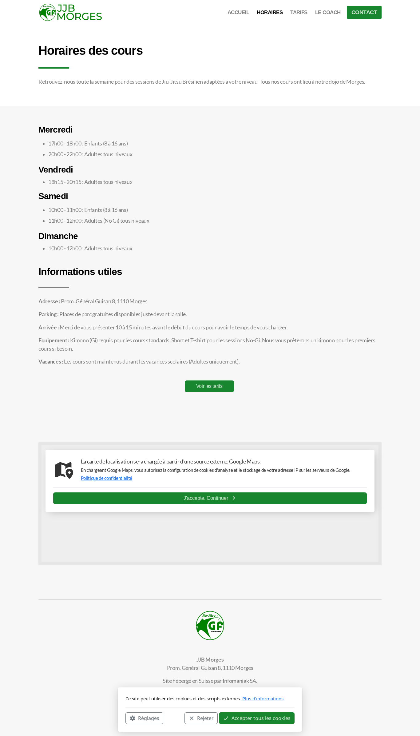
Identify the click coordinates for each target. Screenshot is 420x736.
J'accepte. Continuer (206, 498)
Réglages (148, 717)
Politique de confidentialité (106, 478)
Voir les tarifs (209, 386)
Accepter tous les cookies (261, 717)
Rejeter (205, 717)
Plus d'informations (262, 698)
